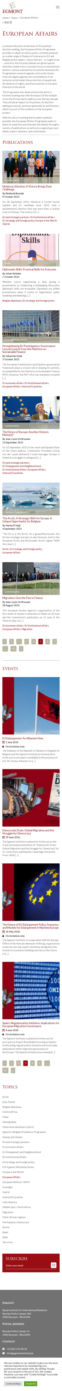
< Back (7, 22)
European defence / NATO (16, 1182)
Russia (5, 1227)
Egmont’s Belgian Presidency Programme (24, 1131)
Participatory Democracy (15, 1222)
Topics (14, 17)
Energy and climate (12, 1137)
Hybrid (6, 223)
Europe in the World (46, 220)
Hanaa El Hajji (13, 525)
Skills (5, 1237)
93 (13, 649)
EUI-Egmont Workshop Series (18, 1167)
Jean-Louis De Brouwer (18, 438)
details (10, 180)
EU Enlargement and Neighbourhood (21, 466)
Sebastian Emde (14, 355)
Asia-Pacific (8, 1101)
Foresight (7, 1187)
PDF (7, 340)
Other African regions (14, 1217)
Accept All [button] (30, 1383)
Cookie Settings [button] (13, 1383)
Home (5, 17)
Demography (9, 1121)
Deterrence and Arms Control (18, 1127)
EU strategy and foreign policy (18, 220)
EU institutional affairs (42, 217)
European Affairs (11, 386)
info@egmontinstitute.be (20, 1353)
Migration (26, 629)
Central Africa (9, 1111)
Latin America (9, 1202)
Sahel (5, 1232)
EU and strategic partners (15, 217)
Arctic (5, 549)
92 (5, 1070)
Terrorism (7, 1242)
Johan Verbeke (13, 273)
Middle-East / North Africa (16, 1207)
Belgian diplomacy (11, 300)
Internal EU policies (31, 386)
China (5, 1116)
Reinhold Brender (15, 193)
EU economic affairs (13, 383)
